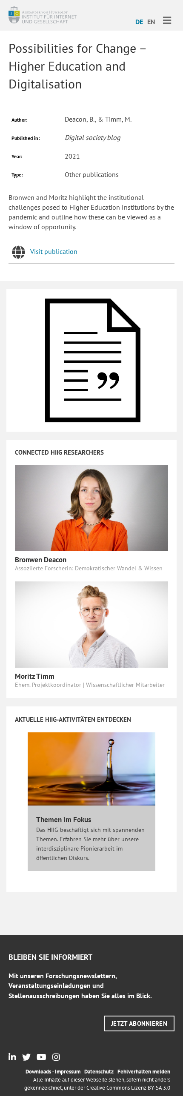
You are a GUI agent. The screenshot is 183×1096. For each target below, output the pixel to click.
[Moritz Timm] (91, 623)
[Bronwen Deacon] (91, 507)
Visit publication (53, 251)
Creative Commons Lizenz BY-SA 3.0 (128, 1087)
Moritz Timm (34, 676)
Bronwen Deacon (40, 559)
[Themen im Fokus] (91, 768)
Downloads (38, 1071)
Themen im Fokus (63, 819)
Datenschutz (99, 1071)
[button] (139, 1023)
